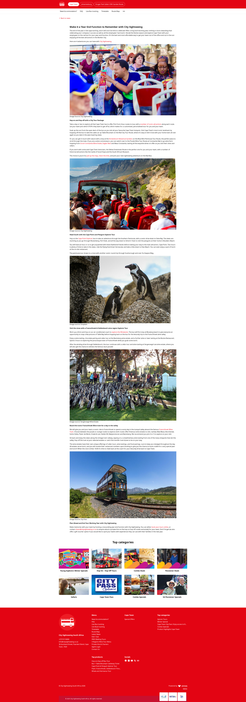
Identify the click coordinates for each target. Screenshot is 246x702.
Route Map (116, 11)
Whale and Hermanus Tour (101, 671)
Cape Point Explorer (85, 238)
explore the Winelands (120, 332)
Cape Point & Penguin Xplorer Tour (104, 666)
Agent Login (96, 647)
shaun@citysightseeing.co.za (86, 529)
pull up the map (92, 156)
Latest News (96, 634)
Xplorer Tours (162, 619)
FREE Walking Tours (99, 639)
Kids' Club (95, 637)
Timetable (105, 11)
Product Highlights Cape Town (168, 629)
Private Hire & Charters (100, 644)
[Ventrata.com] (182, 686)
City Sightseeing (105, 41)
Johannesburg (86, 4)
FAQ (81, 11)
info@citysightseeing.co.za (68, 642)
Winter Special (162, 622)
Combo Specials (163, 627)
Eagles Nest (107, 143)
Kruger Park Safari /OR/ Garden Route (109, 4)
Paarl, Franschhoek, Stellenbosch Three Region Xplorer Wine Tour (106, 669)
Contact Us (96, 649)
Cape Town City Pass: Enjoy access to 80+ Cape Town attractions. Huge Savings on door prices (172, 624)
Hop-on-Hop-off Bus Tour (101, 661)
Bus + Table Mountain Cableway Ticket (105, 664)
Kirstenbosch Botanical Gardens (120, 139)
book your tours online (160, 527)
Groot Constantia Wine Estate (91, 143)
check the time (104, 156)
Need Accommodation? (68, 11)
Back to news (65, 18)
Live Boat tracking (98, 627)
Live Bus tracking (92, 11)
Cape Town (74, 4)
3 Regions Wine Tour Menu (101, 642)
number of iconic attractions (151, 124)
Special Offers (130, 619)
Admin (185, 689)
